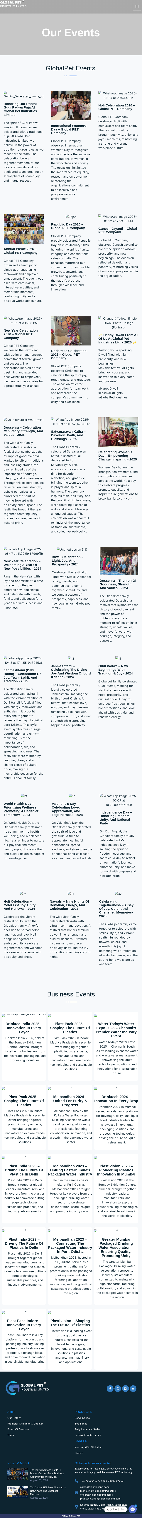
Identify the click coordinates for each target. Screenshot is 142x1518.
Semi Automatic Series (88, 1435)
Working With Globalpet (88, 1447)
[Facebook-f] (110, 1388)
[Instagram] (117, 1388)
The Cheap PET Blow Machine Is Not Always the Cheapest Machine (48, 1491)
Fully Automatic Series (88, 1429)
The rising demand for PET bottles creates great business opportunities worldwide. (47, 1473)
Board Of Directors (18, 1429)
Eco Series (81, 1423)
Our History (14, 1417)
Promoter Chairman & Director (25, 1423)
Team (10, 1435)
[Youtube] (133, 1388)
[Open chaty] (133, 1509)
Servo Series (82, 1417)
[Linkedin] (125, 1388)
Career (79, 1453)
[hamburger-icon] (137, 7)
